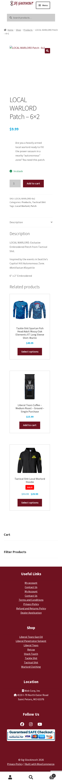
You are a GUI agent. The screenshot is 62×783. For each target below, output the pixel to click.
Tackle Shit (31, 658)
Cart (47, 774)
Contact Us (31, 587)
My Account (31, 591)
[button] (47, 50)
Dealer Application (31, 612)
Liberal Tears (31, 645)
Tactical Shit (39, 202)
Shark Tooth (31, 653)
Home (10, 29)
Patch (34, 206)
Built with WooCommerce (39, 764)
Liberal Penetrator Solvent (31, 641)
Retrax (31, 649)
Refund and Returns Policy (31, 608)
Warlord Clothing (31, 666)
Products (28, 29)
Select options (29, 351)
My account (31, 582)
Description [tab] (16, 222)
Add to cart (33, 183)
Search (31, 777)
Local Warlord (22, 206)
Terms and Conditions (31, 599)
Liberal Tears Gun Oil (31, 636)
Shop (18, 29)
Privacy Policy (31, 604)
